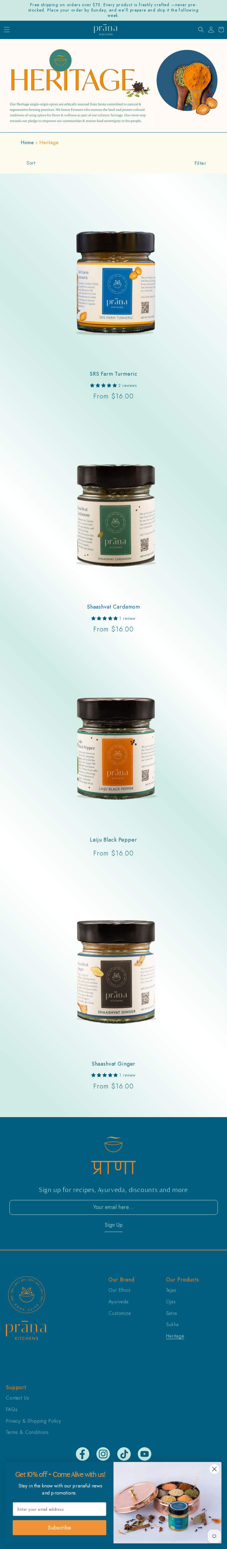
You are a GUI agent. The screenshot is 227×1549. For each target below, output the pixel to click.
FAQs (11, 1409)
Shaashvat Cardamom (113, 607)
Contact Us (17, 1397)
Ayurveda (118, 1301)
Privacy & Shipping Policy (33, 1421)
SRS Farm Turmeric (113, 374)
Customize (119, 1313)
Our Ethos (119, 1290)
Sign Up (114, 1225)
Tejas (171, 1290)
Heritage (175, 1336)
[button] (7, 30)
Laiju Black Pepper (113, 840)
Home (27, 142)
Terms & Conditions (27, 1432)
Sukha (172, 1324)
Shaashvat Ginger (113, 1064)
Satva (171, 1313)
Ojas (171, 1301)
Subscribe (59, 1528)
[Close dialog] (214, 1469)
